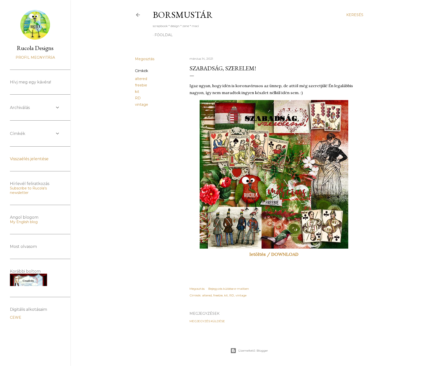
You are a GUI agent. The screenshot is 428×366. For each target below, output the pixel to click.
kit (137, 91)
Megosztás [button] (144, 59)
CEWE (15, 317)
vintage (141, 104)
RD (138, 98)
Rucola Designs (35, 48)
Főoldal (164, 35)
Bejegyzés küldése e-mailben (228, 288)
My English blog (24, 222)
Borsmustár (183, 15)
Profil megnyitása (35, 57)
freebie (141, 85)
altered (141, 79)
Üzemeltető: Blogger (253, 350)
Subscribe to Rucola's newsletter (28, 190)
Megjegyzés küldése (207, 321)
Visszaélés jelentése (29, 159)
